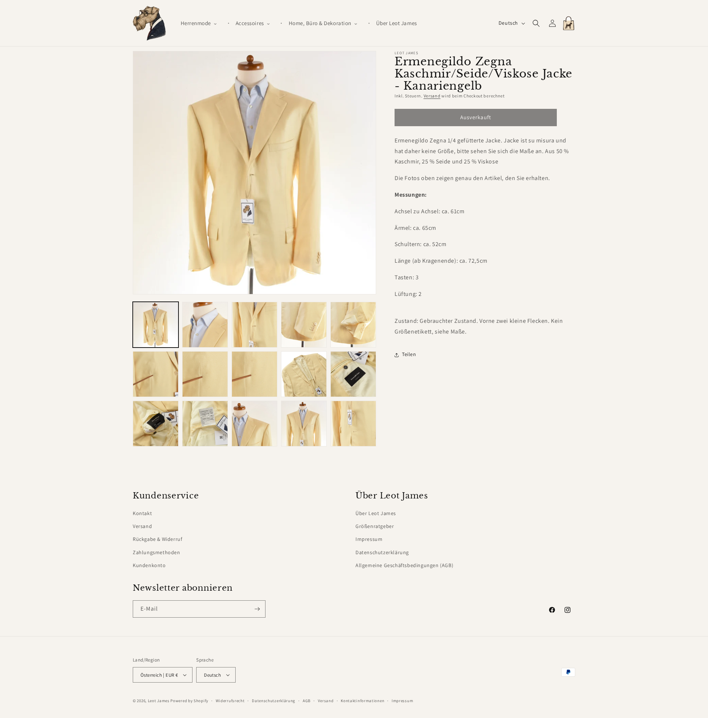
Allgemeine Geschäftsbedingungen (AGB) (404, 565)
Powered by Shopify (189, 700)
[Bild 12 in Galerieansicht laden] (205, 423)
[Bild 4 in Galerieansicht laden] (304, 325)
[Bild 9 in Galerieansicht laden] (304, 374)
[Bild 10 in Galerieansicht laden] (353, 374)
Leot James (159, 700)
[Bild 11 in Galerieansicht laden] (155, 423)
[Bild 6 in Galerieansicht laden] (155, 374)
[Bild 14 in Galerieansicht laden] (304, 423)
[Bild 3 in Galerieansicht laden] (254, 325)
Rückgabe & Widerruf (157, 539)
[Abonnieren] (257, 609)
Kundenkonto (149, 565)
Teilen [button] (409, 354)
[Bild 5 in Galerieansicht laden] (353, 325)
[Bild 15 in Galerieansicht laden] (353, 423)
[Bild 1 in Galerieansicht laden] (155, 325)
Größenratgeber (374, 526)
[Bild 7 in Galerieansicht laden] (205, 374)
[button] (202, 23)
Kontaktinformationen (362, 700)
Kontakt (142, 513)
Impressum (368, 539)
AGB (306, 700)
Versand (432, 96)
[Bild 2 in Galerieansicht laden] (205, 325)
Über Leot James (375, 513)
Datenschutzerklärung (382, 552)
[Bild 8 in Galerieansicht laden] (254, 374)
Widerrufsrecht (230, 700)
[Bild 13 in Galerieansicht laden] (254, 423)
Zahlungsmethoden (156, 552)
